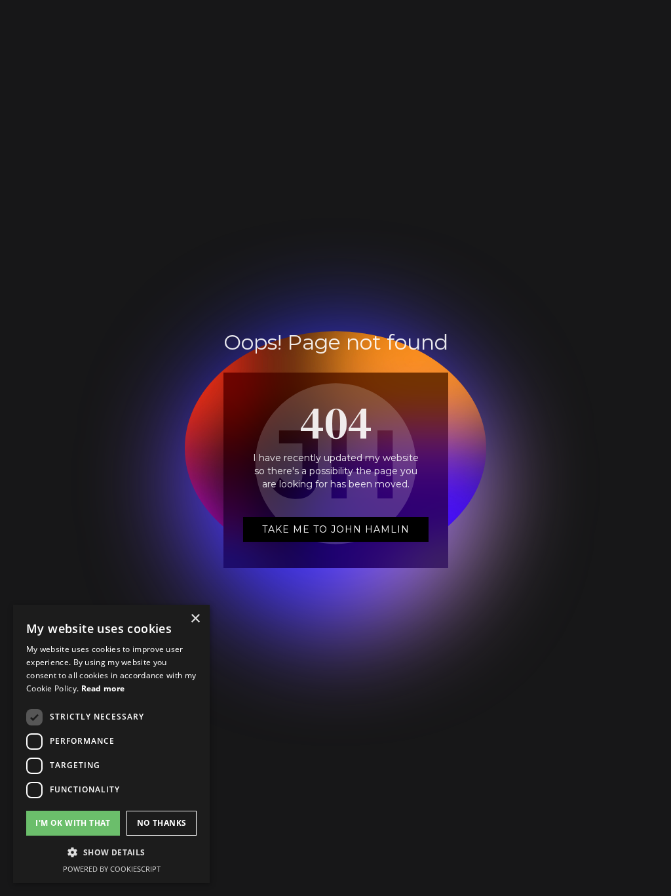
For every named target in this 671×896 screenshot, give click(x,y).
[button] (111, 852)
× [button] (195, 619)
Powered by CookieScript (112, 869)
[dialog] (111, 744)
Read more (103, 688)
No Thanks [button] (162, 822)
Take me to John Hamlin (336, 529)
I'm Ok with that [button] (72, 822)
